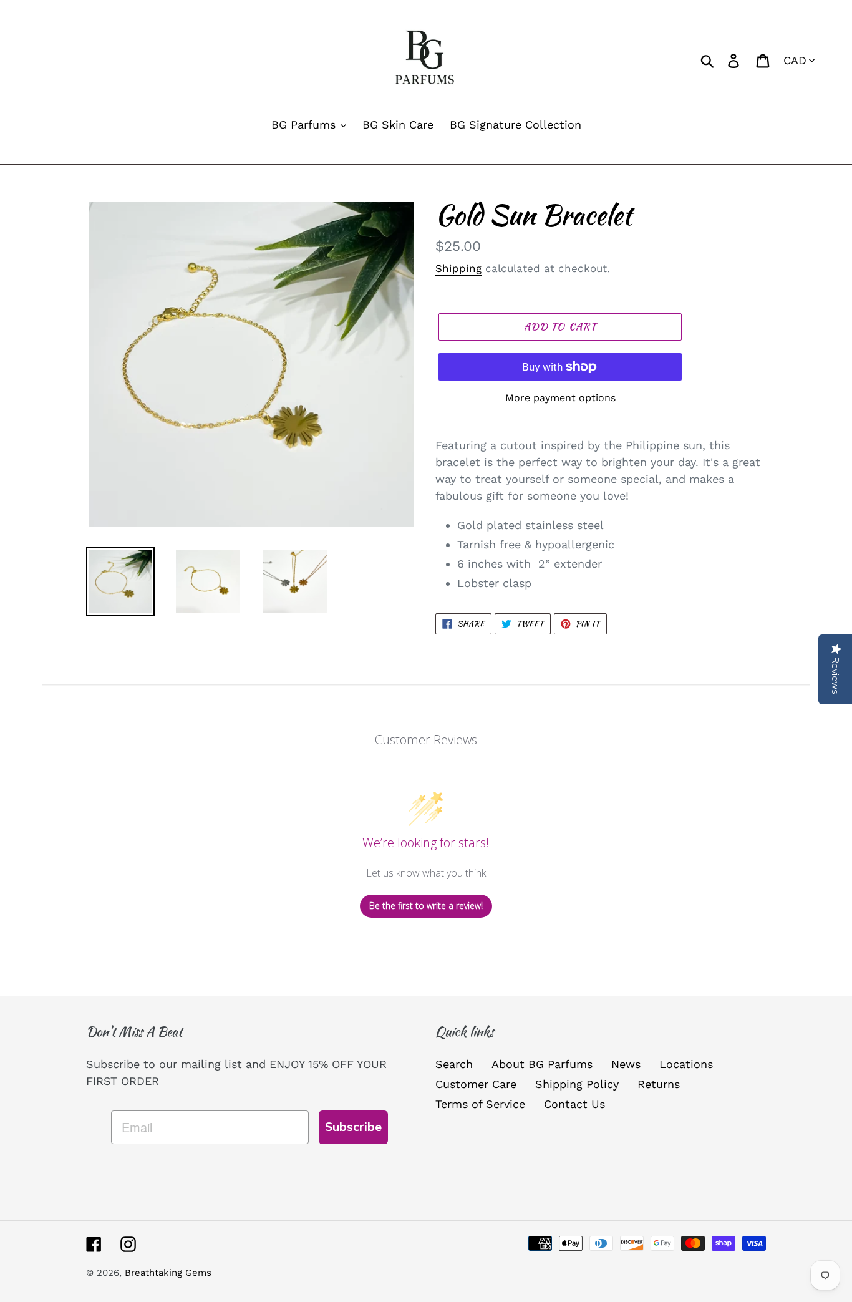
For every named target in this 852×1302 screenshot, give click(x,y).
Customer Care (475, 1084)
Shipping (458, 268)
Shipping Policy (577, 1084)
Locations (686, 1064)
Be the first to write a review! (426, 905)
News (626, 1064)
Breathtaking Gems (168, 1272)
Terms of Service (480, 1103)
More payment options (560, 398)
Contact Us (574, 1103)
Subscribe (353, 1127)
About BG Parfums (542, 1064)
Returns (658, 1084)
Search (454, 1064)
